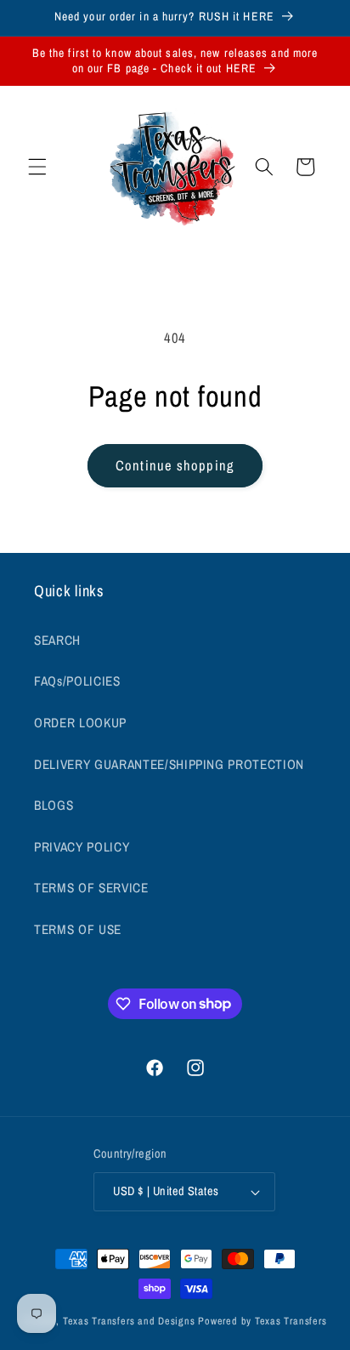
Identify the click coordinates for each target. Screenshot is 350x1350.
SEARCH (57, 640)
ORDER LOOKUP (80, 723)
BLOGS (53, 805)
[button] (37, 166)
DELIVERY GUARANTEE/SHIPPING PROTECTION (169, 764)
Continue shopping (175, 465)
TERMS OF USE (77, 929)
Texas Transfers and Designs (129, 1320)
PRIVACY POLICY (81, 847)
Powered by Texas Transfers (262, 1320)
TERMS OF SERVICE (91, 888)
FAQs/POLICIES (77, 681)
